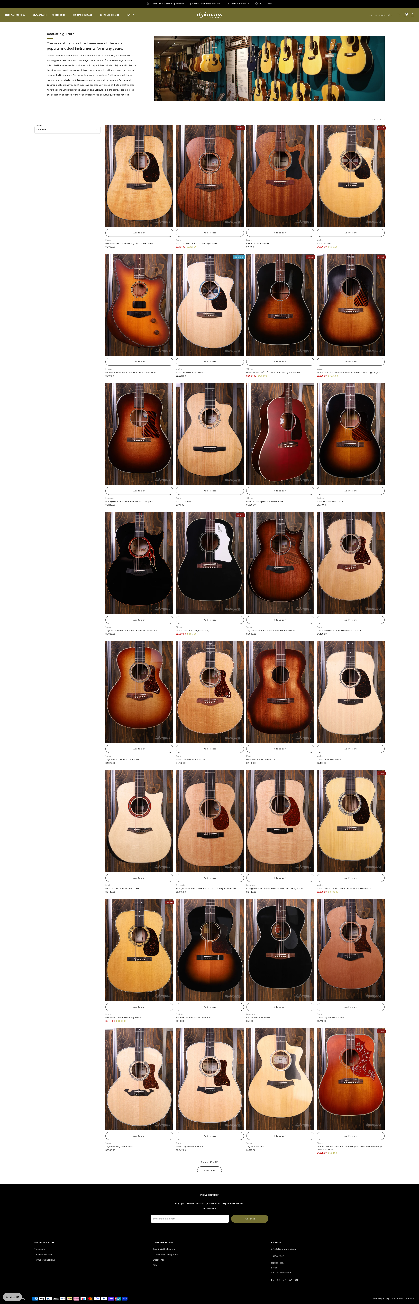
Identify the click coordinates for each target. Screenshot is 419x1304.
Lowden (85, 89)
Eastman (52, 85)
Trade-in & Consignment (166, 1254)
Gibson (80, 80)
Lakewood (100, 89)
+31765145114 (277, 1256)
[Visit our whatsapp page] (291, 1280)
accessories (58, 15)
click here (180, 4)
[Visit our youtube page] (297, 1280)
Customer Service (109, 15)
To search (39, 1249)
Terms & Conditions (44, 1259)
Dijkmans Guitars (82, 15)
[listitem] (165, 4)
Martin (67, 80)
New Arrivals (40, 15)
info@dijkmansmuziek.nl (283, 1249)
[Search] (398, 15)
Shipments (158, 1259)
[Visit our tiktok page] (285, 1280)
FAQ (155, 1265)
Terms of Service (43, 1254)
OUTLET (130, 15)
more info (216, 4)
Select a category (15, 15)
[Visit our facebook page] (272, 1280)
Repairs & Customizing (164, 1249)
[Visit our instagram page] (278, 1280)
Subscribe (250, 1219)
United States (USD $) (379, 15)
